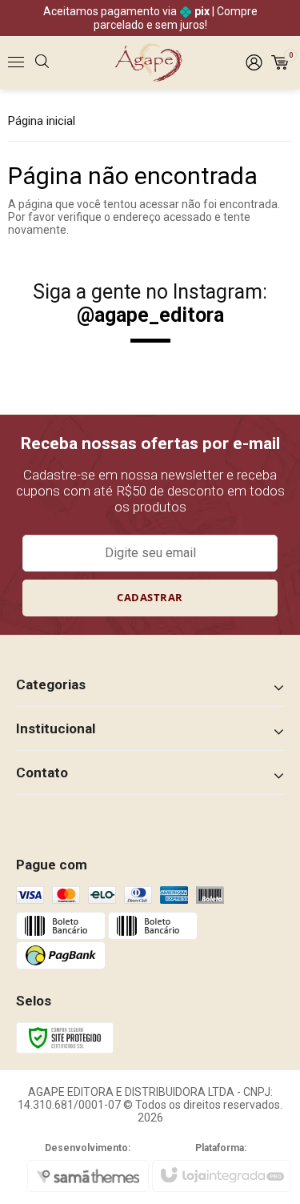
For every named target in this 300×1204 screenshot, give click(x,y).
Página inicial (41, 121)
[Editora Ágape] (150, 62)
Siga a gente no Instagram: (150, 303)
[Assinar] (150, 598)
